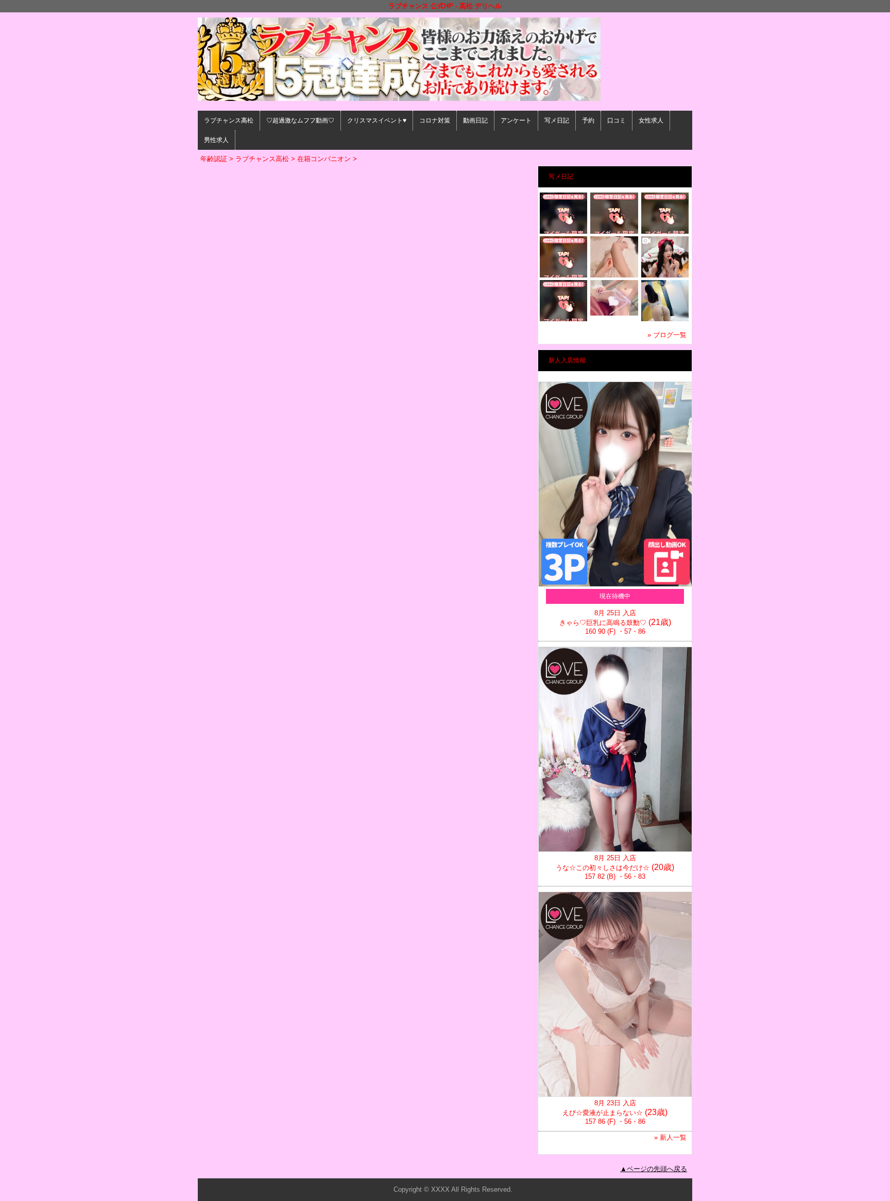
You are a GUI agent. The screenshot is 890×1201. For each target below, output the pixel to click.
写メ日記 (556, 120)
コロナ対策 (434, 120)
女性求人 (651, 120)
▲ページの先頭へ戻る (653, 1169)
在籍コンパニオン (324, 159)
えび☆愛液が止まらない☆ (602, 1113)
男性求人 (216, 140)
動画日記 (475, 120)
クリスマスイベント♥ (376, 120)
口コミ (616, 120)
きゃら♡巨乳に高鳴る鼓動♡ (602, 622)
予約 (588, 120)
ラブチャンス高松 (228, 120)
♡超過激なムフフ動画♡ (300, 120)
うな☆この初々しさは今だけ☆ (602, 868)
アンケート (516, 120)
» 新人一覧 (670, 1137)
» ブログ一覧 (667, 335)
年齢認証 (213, 159)
